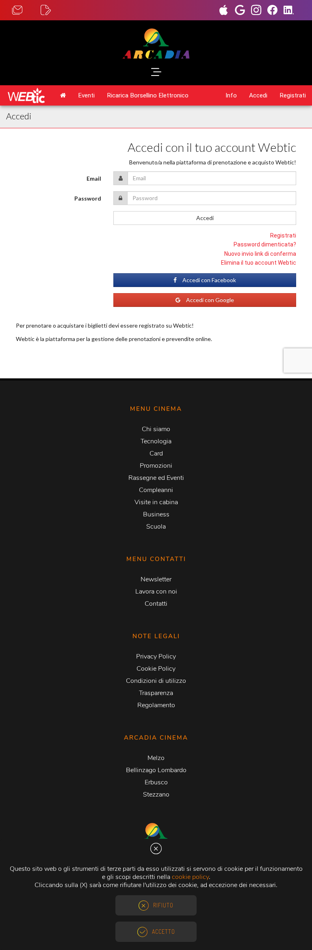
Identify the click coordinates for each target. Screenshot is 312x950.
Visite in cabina (156, 502)
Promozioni (156, 465)
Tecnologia (156, 441)
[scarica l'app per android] (243, 11)
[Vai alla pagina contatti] (26, 10)
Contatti (156, 603)
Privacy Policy (156, 656)
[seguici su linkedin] (292, 11)
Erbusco (156, 782)
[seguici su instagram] (259, 11)
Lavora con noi (156, 591)
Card (156, 453)
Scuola (156, 526)
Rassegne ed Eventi (156, 477)
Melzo (156, 758)
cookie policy (190, 876)
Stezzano (156, 794)
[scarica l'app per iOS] (227, 11)
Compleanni (156, 490)
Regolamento (156, 705)
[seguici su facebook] (275, 11)
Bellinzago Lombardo (156, 770)
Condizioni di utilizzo (156, 680)
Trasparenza (156, 693)
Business (156, 514)
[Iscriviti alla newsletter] (55, 10)
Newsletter (156, 579)
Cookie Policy (156, 668)
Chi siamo (156, 429)
